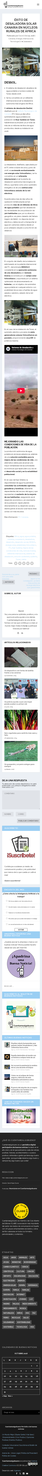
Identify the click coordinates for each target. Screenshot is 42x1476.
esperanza (32, 1285)
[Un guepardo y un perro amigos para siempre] (21, 751)
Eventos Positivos (16, 1440)
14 (26, 1376)
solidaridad (8, 1322)
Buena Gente (20, 1435)
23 (37, 1381)
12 (16, 1376)
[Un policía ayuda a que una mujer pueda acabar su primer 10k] (21, 689)
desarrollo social (21, 542)
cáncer (30, 1271)
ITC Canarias (23, 517)
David (21, 36)
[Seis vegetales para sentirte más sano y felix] (21, 720)
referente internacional (16, 554)
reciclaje (16, 1318)
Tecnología (14, 41)
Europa (6, 1290)
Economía (23, 1094)
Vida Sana (29, 1435)
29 (32, 1387)
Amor (13, 1257)
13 (21, 1376)
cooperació (19, 539)
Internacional (28, 39)
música (23, 1308)
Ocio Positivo (20, 1437)
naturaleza (8, 1313)
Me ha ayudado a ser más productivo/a (20, 901)
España (27, 1060)
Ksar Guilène (17, 548)
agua (22, 536)
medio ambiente (29, 1304)
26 (16, 1387)
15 (31, 1376)
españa (22, 1285)
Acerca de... (6, 1453)
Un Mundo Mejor (8, 1435)
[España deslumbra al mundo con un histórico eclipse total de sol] (7, 1057)
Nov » (10, 1396)
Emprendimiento (9, 1437)
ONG (27, 1313)
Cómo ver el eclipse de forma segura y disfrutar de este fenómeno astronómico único (22, 1077)
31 (5, 1392)
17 (5, 1381)
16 (37, 1376)
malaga (16, 1304)
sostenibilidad (23, 1322)
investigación (9, 1299)
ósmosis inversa (29, 551)
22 (32, 1381)
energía (21, 1281)
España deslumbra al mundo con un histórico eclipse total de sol (23, 1056)
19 (16, 1381)
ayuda (6, 1262)
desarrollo (10, 542)
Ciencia (22, 1060)
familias (25, 1290)
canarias (10, 539)
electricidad (9, 1281)
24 (5, 1387)
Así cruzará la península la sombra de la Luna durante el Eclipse (24, 1066)
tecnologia (22, 1327)
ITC (10, 548)
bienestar (16, 1262)
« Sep (4, 1396)
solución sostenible (22, 557)
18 (10, 1381)
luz (31, 1299)
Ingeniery (17, 1470)
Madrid (6, 1304)
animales (23, 1257)
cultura (20, 1271)
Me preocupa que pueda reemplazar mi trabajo (22, 918)
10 (5, 1376)
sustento (33, 557)
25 (10, 1387)
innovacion (8, 1294)
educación (33, 1276)
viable (23, 559)
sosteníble (8, 1327)
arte (32, 1257)
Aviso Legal (16, 1453)
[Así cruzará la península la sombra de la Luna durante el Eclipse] (7, 1067)
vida (32, 1327)
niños (19, 1313)
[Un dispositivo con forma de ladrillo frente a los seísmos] (21, 657)
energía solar (11, 545)
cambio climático (11, 1267)
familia (16, 1290)
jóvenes (22, 1299)
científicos (8, 1271)
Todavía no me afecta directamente (19, 913)
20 (21, 1381)
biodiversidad (30, 1262)
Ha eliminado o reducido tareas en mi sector (21, 907)
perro (6, 1318)
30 (37, 1387)
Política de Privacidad (29, 1453)
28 (26, 1387)
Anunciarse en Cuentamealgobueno (23, 1188)
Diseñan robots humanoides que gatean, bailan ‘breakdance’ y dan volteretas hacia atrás (24, 1045)
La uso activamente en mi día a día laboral (21, 924)
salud (26, 1318)
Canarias (11, 39)
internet (21, 1294)
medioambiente (10, 1308)
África (16, 536)
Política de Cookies (9, 1456)
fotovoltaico (31, 545)
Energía (19, 39)
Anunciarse (14, 1445)
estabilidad (21, 545)
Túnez (18, 559)
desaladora (29, 539)
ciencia (25, 1267)
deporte (7, 1276)
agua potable (30, 536)
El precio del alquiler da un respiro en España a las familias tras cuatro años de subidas (24, 1090)
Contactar (5, 1445)
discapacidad (19, 1276)
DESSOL (32, 542)
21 (26, 1381)
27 (21, 1387)
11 (10, 1376)
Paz (34, 1313)
